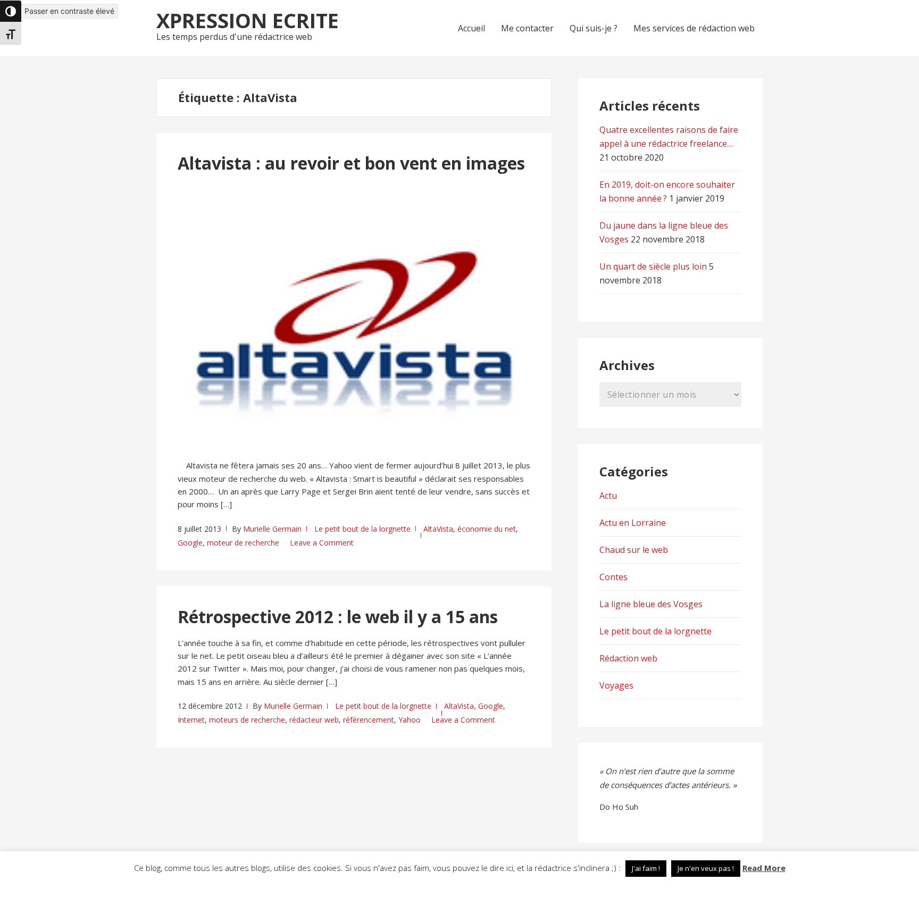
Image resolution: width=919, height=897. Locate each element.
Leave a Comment (322, 543)
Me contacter (527, 28)
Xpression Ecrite (247, 20)
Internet (191, 720)
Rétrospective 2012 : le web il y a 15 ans (338, 616)
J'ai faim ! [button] (646, 868)
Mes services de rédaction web (694, 28)
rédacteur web (314, 720)
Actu (608, 495)
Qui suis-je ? (593, 28)
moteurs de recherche (247, 720)
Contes (613, 577)
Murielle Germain (272, 529)
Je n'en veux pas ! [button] (706, 868)
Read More (764, 867)
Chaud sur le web (633, 550)
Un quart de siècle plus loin (653, 266)
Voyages (616, 685)
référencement (368, 720)
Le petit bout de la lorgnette (362, 529)
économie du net (486, 529)
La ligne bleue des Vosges (651, 604)
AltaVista (438, 529)
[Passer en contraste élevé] (10, 11)
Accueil (471, 28)
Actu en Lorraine (632, 523)
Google (190, 543)
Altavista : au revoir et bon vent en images (351, 163)
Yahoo (409, 720)
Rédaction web (628, 658)
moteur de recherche (243, 543)
